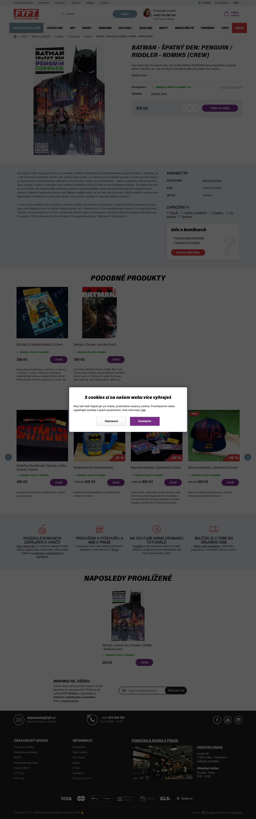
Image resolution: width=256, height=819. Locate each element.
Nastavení (111, 421)
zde (143, 410)
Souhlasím (144, 421)
